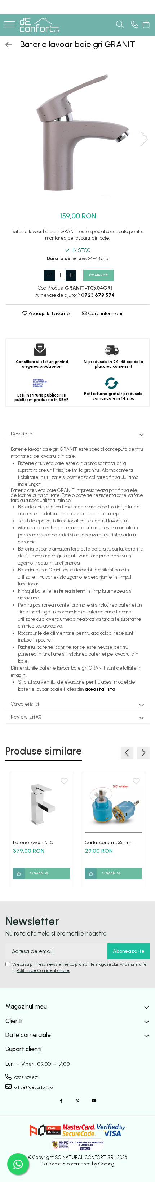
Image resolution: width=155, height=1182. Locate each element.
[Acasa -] (39, 25)
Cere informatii (104, 314)
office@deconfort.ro (33, 1087)
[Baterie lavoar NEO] (41, 804)
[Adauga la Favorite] (64, 781)
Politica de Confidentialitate (43, 970)
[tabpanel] (77, 132)
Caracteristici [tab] (25, 704)
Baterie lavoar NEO (33, 842)
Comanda (98, 275)
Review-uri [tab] (26, 717)
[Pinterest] (77, 1101)
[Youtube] (94, 1101)
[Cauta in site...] (120, 25)
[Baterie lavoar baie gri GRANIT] (77, 132)
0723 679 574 (26, 1077)
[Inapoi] (5, 45)
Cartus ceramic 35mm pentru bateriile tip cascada (108, 842)
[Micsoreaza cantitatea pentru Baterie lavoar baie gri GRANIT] (49, 275)
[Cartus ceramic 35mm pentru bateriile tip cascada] (113, 804)
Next (144, 139)
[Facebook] (61, 1101)
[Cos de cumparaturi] (146, 25)
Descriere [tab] (21, 433)
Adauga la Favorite (48, 314)
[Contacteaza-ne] (134, 25)
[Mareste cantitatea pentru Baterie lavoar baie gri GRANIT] (71, 275)
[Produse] (9, 25)
